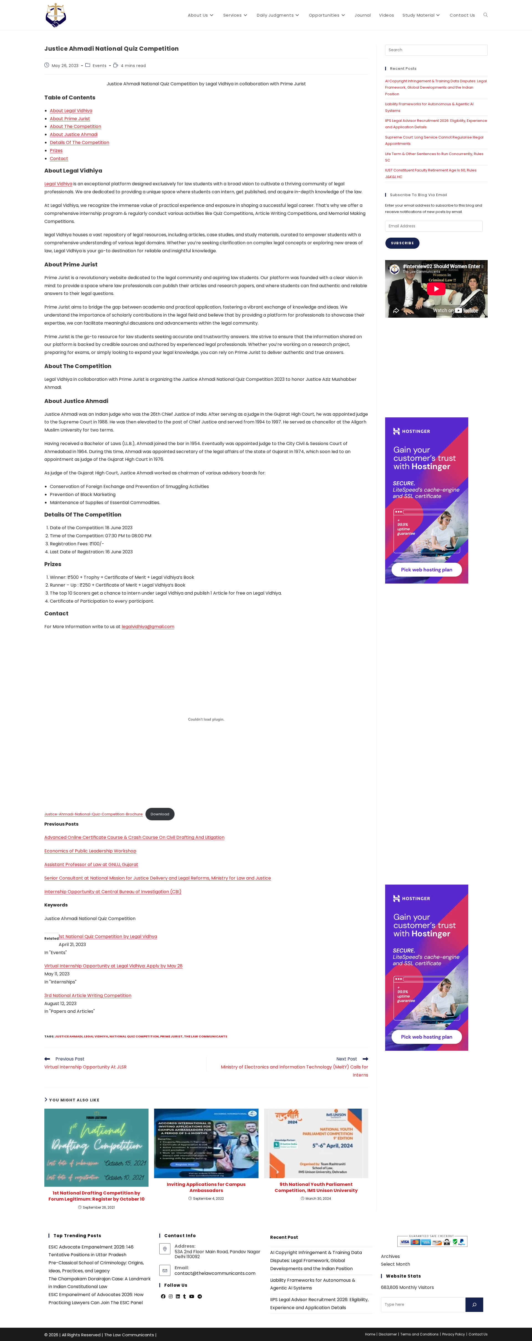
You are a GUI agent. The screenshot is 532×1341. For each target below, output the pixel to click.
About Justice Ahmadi (74, 134)
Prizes (56, 150)
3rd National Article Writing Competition (87, 995)
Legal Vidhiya (58, 184)
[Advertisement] (436, 367)
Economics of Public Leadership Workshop (90, 851)
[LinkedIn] (178, 1297)
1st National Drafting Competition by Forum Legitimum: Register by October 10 (96, 1196)
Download (160, 814)
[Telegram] (200, 1297)
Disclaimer (388, 1334)
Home (370, 1334)
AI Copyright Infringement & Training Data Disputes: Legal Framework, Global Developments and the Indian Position (436, 87)
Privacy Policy (453, 1334)
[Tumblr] (184, 1297)
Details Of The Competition (79, 142)
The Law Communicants (205, 1036)
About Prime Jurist (70, 118)
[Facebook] (163, 1297)
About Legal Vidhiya (71, 110)
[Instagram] (171, 1297)
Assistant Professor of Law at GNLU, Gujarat (91, 864)
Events (100, 65)
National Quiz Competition (134, 1036)
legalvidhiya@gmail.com (148, 626)
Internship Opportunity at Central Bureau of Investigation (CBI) (112, 891)
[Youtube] (191, 1297)
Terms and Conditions (419, 1334)
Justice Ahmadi (69, 1036)
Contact (59, 158)
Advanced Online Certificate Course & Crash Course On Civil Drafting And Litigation (134, 837)
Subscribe (402, 243)
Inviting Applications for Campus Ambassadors (206, 1187)
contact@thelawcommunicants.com (215, 1273)
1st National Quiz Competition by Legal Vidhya (108, 936)
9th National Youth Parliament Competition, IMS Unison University (316, 1187)
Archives (390, 1256)
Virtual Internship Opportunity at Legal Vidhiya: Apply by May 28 (113, 966)
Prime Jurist (171, 1036)
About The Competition (75, 126)
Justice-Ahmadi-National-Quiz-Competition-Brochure (93, 814)
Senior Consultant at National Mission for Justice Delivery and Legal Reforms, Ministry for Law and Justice (157, 878)
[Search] (474, 1304)
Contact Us (478, 1334)
